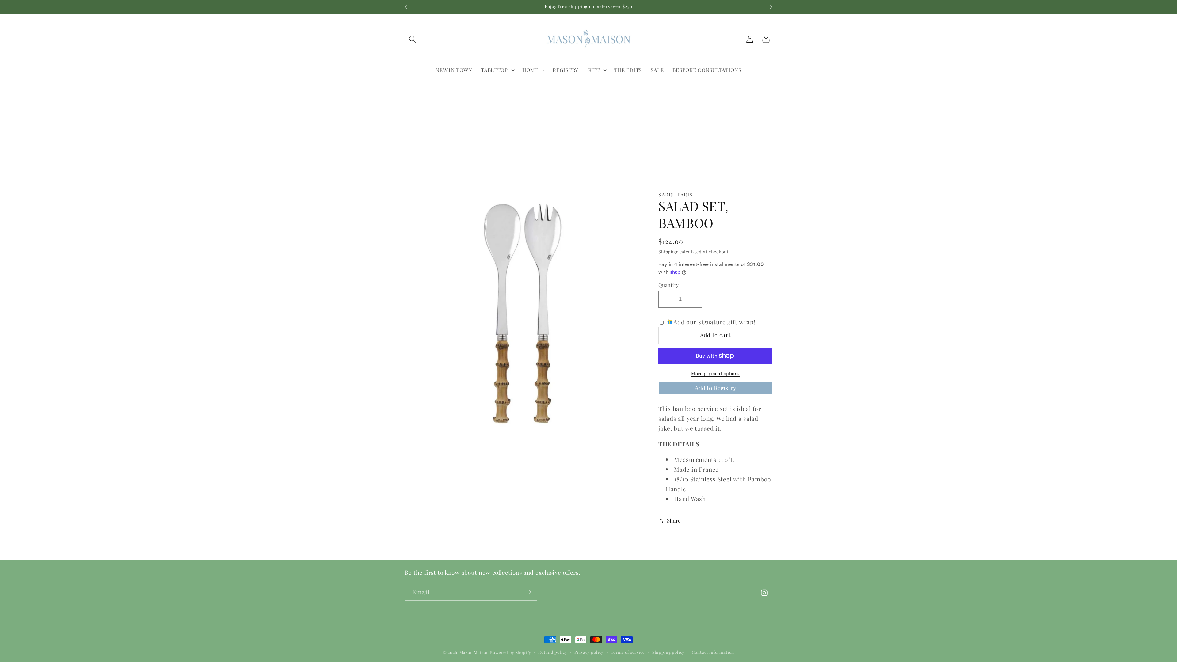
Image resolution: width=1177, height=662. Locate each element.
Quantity (668, 285)
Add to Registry (715, 387)
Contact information (713, 652)
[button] (413, 39)
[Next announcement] (771, 7)
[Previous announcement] (406, 7)
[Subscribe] (528, 592)
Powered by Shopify (510, 652)
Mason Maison (474, 652)
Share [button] (674, 520)
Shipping (668, 252)
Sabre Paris (675, 194)
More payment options (715, 373)
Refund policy (552, 652)
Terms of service (628, 652)
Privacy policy (589, 652)
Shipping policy (668, 652)
